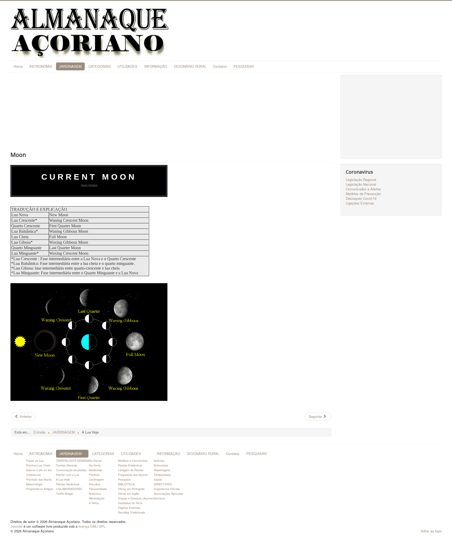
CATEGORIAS (99, 66)
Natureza (95, 493)
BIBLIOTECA (126, 484)
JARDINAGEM (70, 66)
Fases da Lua (35, 460)
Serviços (159, 498)
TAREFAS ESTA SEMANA (72, 460)
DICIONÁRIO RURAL (190, 66)
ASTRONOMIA (40, 66)
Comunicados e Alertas (363, 189)
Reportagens (162, 470)
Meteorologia (34, 484)
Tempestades (162, 474)
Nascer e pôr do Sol (39, 470)
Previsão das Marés (39, 479)
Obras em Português (131, 489)
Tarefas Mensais (66, 465)
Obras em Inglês (128, 493)
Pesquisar (124, 479)
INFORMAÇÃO (155, 66)
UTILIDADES (127, 66)
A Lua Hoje (63, 479)
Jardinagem (96, 479)
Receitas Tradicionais (131, 512)
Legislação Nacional (361, 184)
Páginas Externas (129, 507)
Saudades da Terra (130, 503)
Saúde (158, 479)
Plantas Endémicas (130, 465)
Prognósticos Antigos (39, 489)
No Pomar (95, 460)
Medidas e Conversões (133, 460)
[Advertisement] (171, 111)
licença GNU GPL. (92, 526)
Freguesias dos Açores (133, 474)
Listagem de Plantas (131, 470)
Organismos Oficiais (167, 489)
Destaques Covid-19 (361, 198)
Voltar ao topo (431, 530)
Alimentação (96, 498)
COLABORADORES (69, 489)
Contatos (220, 66)
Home (18, 66)
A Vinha (94, 503)
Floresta (94, 474)
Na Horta (94, 465)
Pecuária (94, 484)
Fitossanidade (98, 489)
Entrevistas (161, 465)
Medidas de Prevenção (363, 193)
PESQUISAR (244, 66)
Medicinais (95, 470)
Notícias (159, 460)
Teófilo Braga (64, 493)
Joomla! (16, 526)
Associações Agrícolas (168, 493)
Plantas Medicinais (68, 484)
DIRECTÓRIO (163, 484)
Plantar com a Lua (67, 474)
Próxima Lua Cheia (38, 465)
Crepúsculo (33, 474)
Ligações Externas (360, 203)
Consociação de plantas (71, 470)
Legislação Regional (361, 179)
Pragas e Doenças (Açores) (136, 498)
